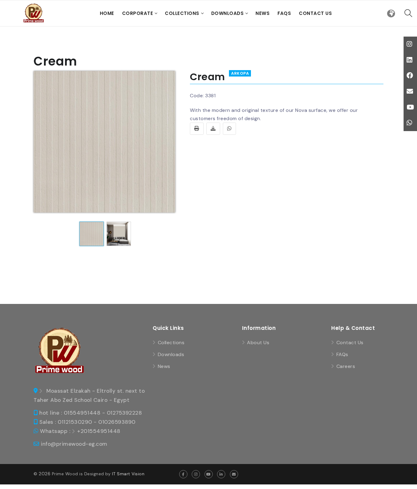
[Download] (213, 129)
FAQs (284, 13)
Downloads (227, 13)
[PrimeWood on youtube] (208, 474)
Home (107, 13)
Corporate (137, 13)
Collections (182, 13)
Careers (345, 366)
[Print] (197, 129)
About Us (258, 342)
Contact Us (315, 13)
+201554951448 (99, 431)
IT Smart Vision (128, 474)
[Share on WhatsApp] (229, 129)
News (263, 13)
